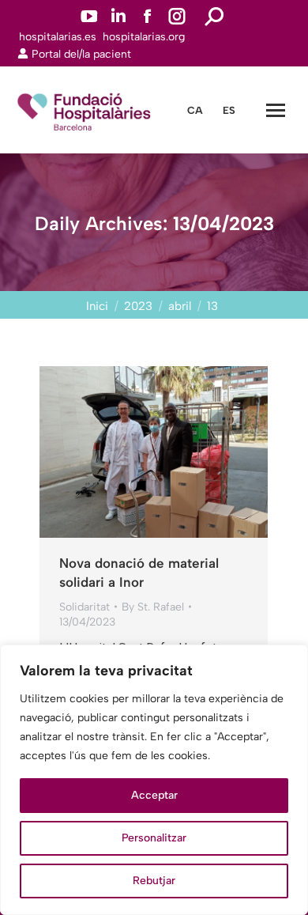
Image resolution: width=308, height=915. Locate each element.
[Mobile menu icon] (275, 110)
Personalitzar (154, 838)
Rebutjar (154, 880)
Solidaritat (84, 607)
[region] (154, 780)
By (153, 607)
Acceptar (154, 795)
